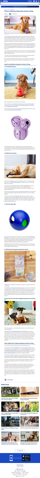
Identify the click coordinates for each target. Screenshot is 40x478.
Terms (15, 471)
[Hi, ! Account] (37, 1)
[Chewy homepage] (5, 1)
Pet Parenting (12, 9)
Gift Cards (19, 474)
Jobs (24, 473)
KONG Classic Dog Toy (16, 182)
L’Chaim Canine (30, 47)
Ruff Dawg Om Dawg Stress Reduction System (15, 288)
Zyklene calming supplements (10, 352)
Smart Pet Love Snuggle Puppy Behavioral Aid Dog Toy (17, 331)
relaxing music (29, 290)
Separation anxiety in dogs (13, 37)
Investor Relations (19, 473)
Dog (7, 9)
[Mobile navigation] (1, 1)
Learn (27, 473)
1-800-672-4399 (20, 466)
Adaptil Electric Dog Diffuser (11, 350)
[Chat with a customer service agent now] (34, 1)
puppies (29, 199)
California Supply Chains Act (16, 472)
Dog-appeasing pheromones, (28, 349)
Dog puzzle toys (30, 44)
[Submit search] (39, 3)
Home (5, 9)
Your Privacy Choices (20, 476)
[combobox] (20, 3)
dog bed (16, 347)
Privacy (19, 471)
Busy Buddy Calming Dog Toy (15, 110)
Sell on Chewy (24, 474)
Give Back (14, 474)
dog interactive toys (19, 196)
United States (20, 469)
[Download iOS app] (26, 456)
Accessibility (23, 471)
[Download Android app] (26, 459)
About (13, 473)
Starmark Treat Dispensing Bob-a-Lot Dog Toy (25, 105)
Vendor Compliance (25, 472)
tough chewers (11, 201)
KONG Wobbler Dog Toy (12, 106)
